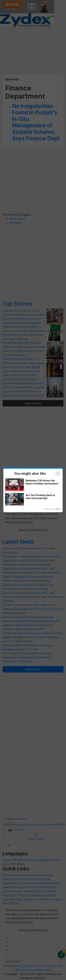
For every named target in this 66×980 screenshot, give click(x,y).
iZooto (58, 509)
